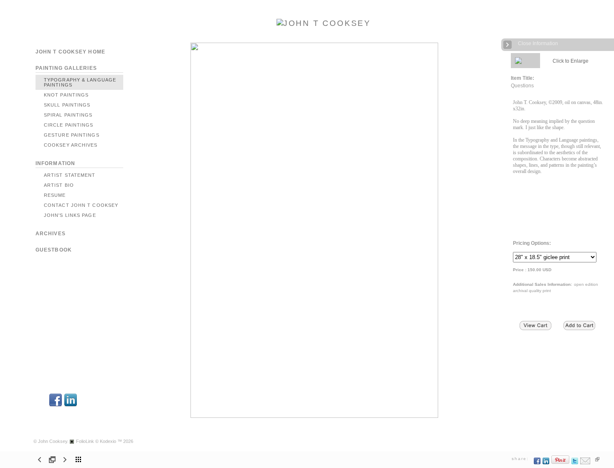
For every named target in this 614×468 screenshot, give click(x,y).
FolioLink (85, 441)
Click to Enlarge (571, 61)
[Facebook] (55, 405)
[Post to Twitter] (575, 462)
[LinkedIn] (70, 405)
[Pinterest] (561, 462)
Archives (51, 234)
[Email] (585, 462)
